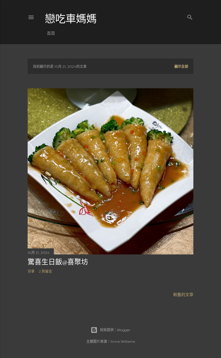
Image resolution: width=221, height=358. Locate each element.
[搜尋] (189, 16)
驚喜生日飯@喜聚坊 (58, 261)
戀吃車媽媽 (71, 19)
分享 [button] (31, 271)
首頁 (51, 33)
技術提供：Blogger (115, 330)
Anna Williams (122, 341)
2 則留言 (45, 271)
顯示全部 (181, 66)
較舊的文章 (183, 294)
